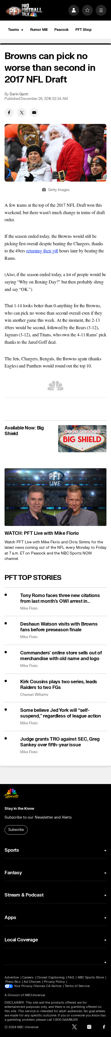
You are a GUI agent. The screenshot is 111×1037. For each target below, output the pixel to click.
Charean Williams (34, 695)
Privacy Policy (54, 982)
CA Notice (53, 986)
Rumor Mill (39, 29)
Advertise (12, 977)
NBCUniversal (35, 995)
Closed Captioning (51, 977)
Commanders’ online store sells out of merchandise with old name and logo (61, 656)
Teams (13, 29)
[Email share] (34, 112)
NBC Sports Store (91, 977)
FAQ (71, 977)
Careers (28, 977)
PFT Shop (83, 29)
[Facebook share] (9, 112)
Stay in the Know (19, 808)
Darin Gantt (19, 94)
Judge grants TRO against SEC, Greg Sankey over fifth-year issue (60, 742)
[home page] (24, 10)
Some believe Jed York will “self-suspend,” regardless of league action (60, 713)
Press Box (12, 982)
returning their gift (42, 251)
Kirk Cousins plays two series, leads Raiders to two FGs (58, 684)
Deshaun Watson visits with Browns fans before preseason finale (59, 627)
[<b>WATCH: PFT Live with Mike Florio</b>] (55, 497)
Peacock (61, 29)
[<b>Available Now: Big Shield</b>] (82, 439)
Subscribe (16, 829)
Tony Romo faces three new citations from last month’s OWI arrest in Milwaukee (60, 598)
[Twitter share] (21, 112)
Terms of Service (77, 986)
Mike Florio (29, 608)
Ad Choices (32, 982)
